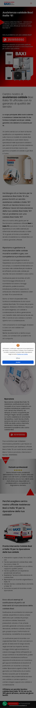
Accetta (18, 362)
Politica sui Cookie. (22, 354)
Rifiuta (18, 358)
